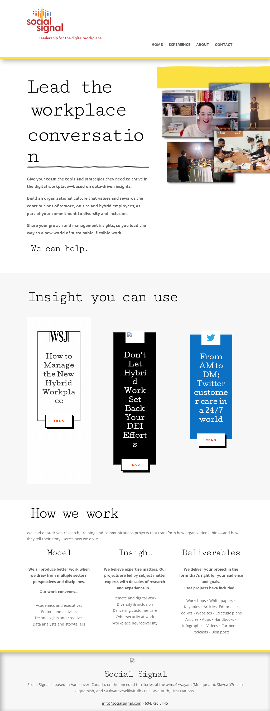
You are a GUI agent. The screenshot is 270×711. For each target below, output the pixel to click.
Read (59, 421)
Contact (224, 44)
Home (157, 44)
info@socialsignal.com (121, 703)
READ (134, 464)
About (202, 44)
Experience (179, 44)
